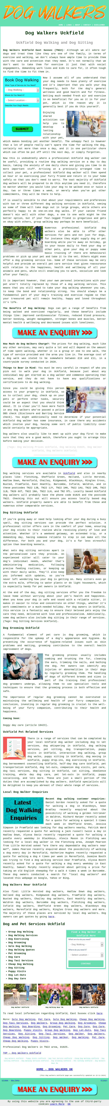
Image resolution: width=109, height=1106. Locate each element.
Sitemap (5, 1080)
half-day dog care (72, 763)
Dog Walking (80, 1037)
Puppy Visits (33, 1030)
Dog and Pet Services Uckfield (34, 924)
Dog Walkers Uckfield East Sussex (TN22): (34, 50)
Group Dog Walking (62, 1023)
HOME (61, 25)
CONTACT (87, 25)
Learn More (57, 1104)
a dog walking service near (51, 860)
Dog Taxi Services (15, 1023)
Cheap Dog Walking (91, 1019)
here (51, 916)
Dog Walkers (39, 1023)
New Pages (15, 1080)
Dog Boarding (31, 1026)
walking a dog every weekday (72, 863)
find (14, 891)
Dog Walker (76, 1034)
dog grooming (78, 634)
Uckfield (69, 473)
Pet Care (44, 1019)
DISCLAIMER (99, 25)
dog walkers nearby (71, 827)
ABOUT (77, 25)
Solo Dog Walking (23, 1019)
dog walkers (11, 183)
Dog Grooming (87, 1023)
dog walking (59, 161)
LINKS (69, 25)
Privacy (104, 1080)
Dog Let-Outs (82, 1030)
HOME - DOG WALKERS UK (54, 1069)
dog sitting (41, 771)
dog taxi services (16, 771)
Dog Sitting (26, 1034)
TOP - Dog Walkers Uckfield (22, 1053)
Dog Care (84, 1026)
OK (69, 1104)
